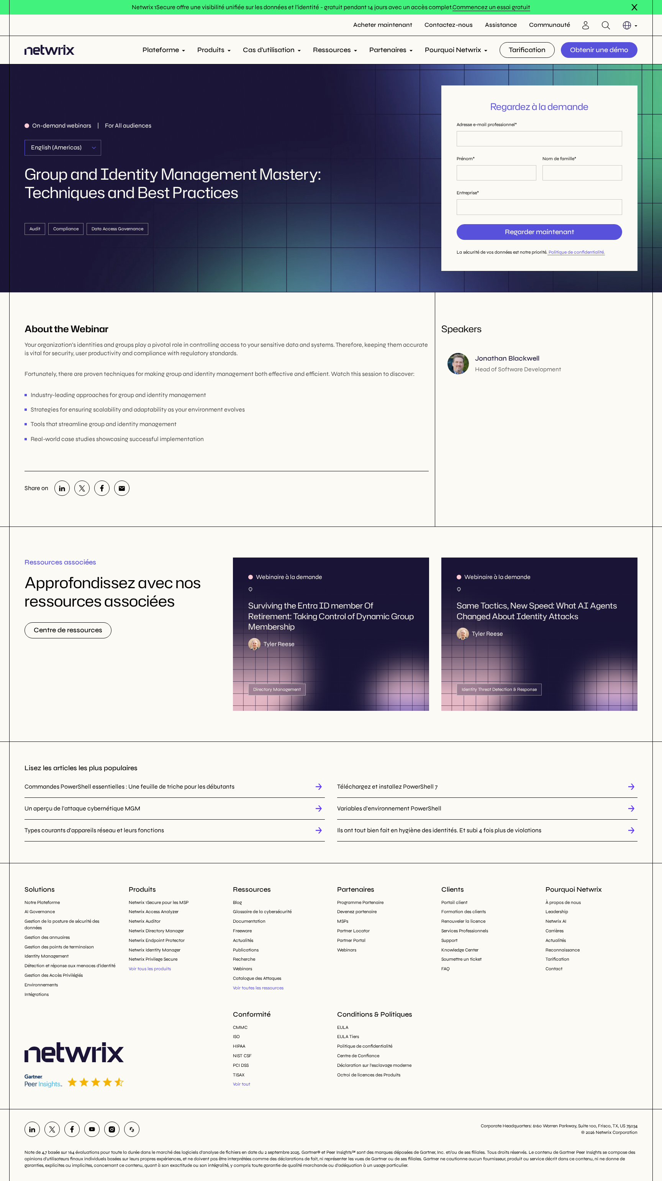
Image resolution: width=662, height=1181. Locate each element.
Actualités (243, 940)
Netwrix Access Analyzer (154, 911)
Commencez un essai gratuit (491, 7)
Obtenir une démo (599, 50)
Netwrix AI (556, 921)
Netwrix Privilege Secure (153, 959)
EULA (342, 1027)
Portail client (454, 902)
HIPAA (239, 1046)
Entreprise (467, 192)
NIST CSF (242, 1055)
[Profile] (585, 25)
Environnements (41, 984)
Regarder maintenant (539, 232)
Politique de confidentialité (364, 1046)
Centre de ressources (68, 630)
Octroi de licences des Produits (368, 1075)
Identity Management (47, 956)
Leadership (557, 911)
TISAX (238, 1075)
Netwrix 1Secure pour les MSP (158, 902)
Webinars (242, 968)
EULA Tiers (348, 1036)
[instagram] (112, 1129)
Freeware (242, 930)
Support (449, 940)
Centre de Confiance (358, 1055)
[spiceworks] (131, 1129)
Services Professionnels (464, 930)
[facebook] (102, 488)
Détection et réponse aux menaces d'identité (70, 965)
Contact (554, 968)
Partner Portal (351, 940)
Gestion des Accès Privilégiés (54, 975)
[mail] (121, 488)
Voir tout (241, 1084)
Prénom (465, 158)
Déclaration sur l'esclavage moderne (374, 1065)
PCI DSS (241, 1065)
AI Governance (40, 911)
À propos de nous (563, 902)
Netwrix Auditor (145, 921)
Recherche (244, 959)
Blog (237, 902)
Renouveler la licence (463, 921)
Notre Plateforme (42, 902)
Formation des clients (463, 911)
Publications (246, 950)
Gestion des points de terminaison (59, 947)
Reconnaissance (563, 950)
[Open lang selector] (630, 25)
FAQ (445, 968)
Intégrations (37, 994)
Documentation (249, 921)
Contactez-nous (448, 24)
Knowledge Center (459, 950)
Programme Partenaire (360, 902)
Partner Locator (353, 930)
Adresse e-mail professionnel (486, 124)
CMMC (240, 1027)
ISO (236, 1036)
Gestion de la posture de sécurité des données (62, 924)
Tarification (527, 50)
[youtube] (92, 1129)
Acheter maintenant (382, 24)
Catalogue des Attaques (257, 978)
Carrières (555, 930)
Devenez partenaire (357, 911)
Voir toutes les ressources (258, 988)
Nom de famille (558, 158)
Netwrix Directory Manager (156, 930)
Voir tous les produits (150, 968)
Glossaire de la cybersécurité (262, 911)
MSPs (342, 921)
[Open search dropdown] (605, 25)
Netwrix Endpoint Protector (157, 940)
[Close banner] (634, 7)
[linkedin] (62, 488)
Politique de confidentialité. (576, 252)
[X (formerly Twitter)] (82, 488)
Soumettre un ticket (461, 959)
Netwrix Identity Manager (154, 950)
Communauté (549, 24)
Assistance (501, 24)
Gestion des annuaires (47, 937)
